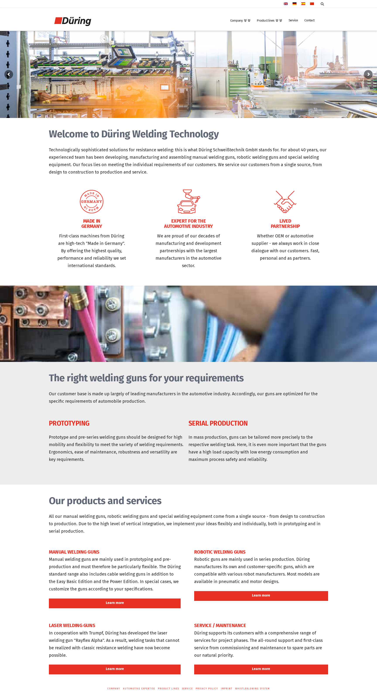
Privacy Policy (207, 688)
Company (113, 688)
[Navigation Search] (322, 4)
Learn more (115, 603)
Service (187, 688)
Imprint (226, 688)
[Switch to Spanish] (303, 4)
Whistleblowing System (252, 688)
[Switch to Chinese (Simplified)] (312, 4)
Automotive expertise (139, 688)
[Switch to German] (294, 4)
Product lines (168, 688)
